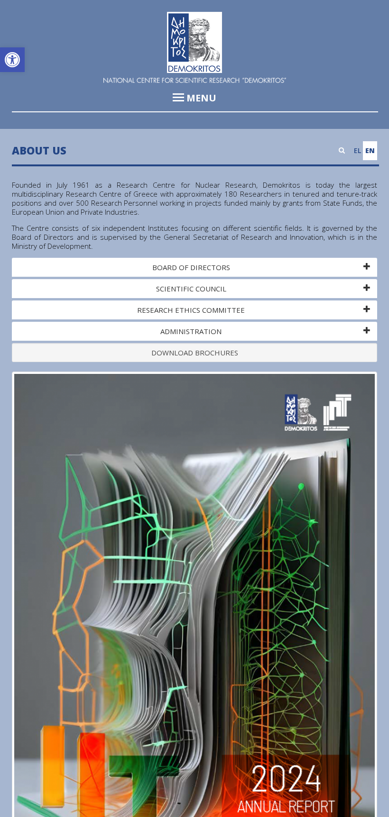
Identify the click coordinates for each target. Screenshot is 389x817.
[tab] (194, 267)
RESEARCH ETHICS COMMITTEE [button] (191, 310)
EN (370, 150)
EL (357, 150)
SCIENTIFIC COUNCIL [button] (191, 288)
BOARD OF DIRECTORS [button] (191, 267)
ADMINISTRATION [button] (191, 331)
